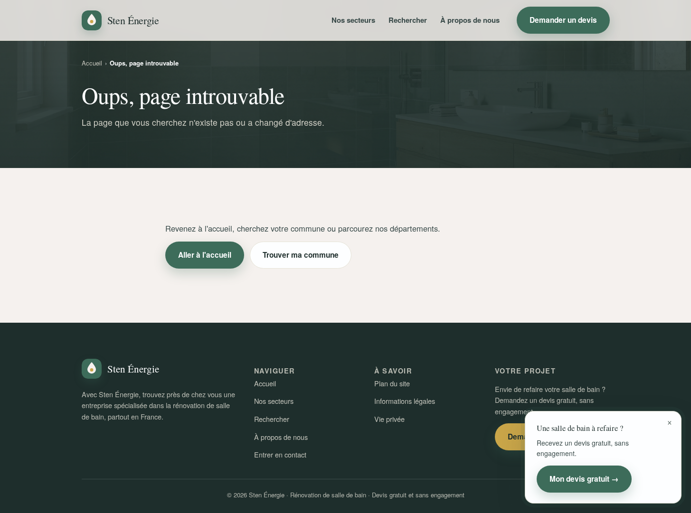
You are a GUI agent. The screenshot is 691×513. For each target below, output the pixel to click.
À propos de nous (470, 20)
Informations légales (404, 401)
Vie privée (389, 419)
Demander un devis (563, 20)
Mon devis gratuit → (584, 479)
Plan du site (392, 383)
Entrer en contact (280, 454)
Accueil (92, 62)
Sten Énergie (133, 20)
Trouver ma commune (301, 255)
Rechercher (407, 20)
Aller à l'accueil (204, 255)
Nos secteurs (353, 20)
